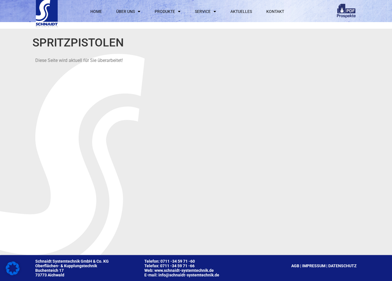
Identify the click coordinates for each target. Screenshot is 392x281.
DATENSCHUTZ (342, 266)
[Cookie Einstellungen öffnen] (13, 273)
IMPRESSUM (313, 266)
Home (96, 11)
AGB (295, 266)
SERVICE (203, 11)
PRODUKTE (165, 11)
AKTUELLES (241, 11)
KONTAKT (275, 11)
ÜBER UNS (125, 11)
